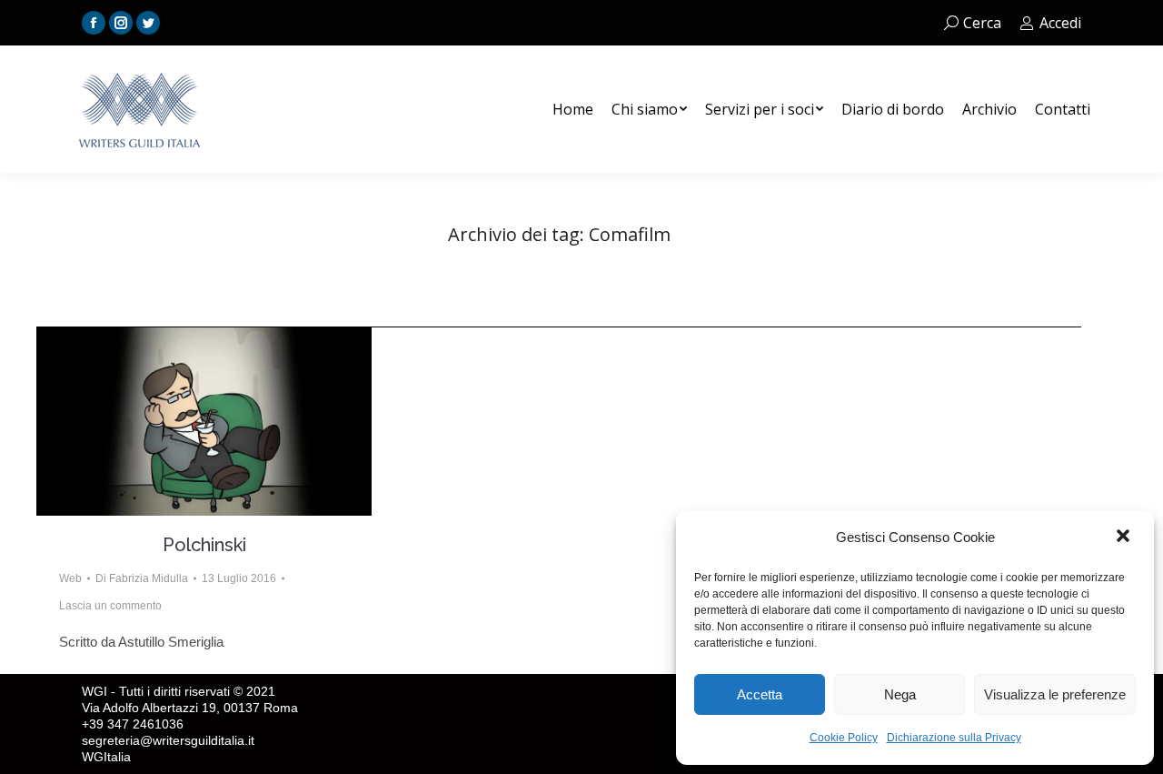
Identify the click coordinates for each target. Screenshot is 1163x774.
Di (141, 578)
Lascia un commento (110, 605)
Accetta (759, 694)
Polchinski (204, 545)
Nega (900, 694)
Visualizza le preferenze (1055, 694)
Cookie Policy (844, 737)
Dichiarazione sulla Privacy (954, 737)
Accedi (1060, 23)
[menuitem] (572, 109)
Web (70, 578)
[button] (1125, 537)
